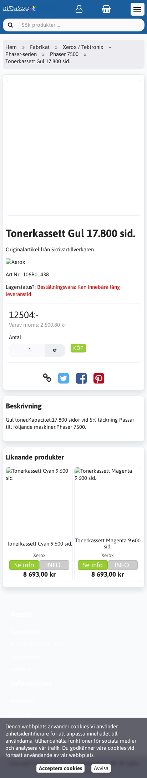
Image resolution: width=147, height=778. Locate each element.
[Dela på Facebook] (81, 377)
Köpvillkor (23, 701)
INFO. (54, 565)
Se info (24, 565)
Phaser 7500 (64, 54)
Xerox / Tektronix (83, 47)
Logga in (21, 669)
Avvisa (101, 768)
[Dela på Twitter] (63, 377)
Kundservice (25, 632)
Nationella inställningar (38, 644)
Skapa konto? (27, 657)
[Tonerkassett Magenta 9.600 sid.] (108, 500)
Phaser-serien (21, 54)
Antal (15, 337)
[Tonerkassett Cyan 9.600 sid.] (39, 500)
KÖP (78, 348)
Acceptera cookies (60, 768)
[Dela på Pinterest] (98, 377)
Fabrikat (40, 47)
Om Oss (20, 714)
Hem (11, 47)
